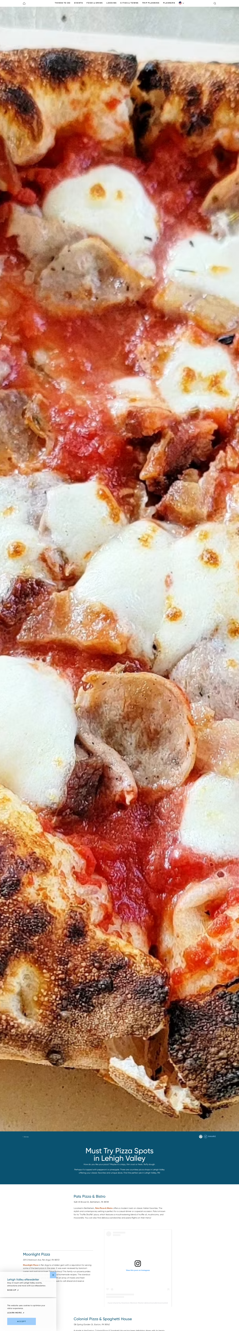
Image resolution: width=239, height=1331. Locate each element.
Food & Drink (95, 3)
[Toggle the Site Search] (215, 3)
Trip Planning (150, 3)
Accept (21, 1321)
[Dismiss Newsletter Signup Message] (53, 1275)
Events (78, 3)
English (181, 2)
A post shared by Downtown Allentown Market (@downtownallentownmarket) (138, 1303)
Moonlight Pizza (30, 1265)
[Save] (200, 1136)
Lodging (111, 3)
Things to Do (62, 3)
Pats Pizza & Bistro (104, 1208)
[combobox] (181, 2)
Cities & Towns (129, 3)
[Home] (24, 3)
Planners (169, 3)
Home (26, 1137)
